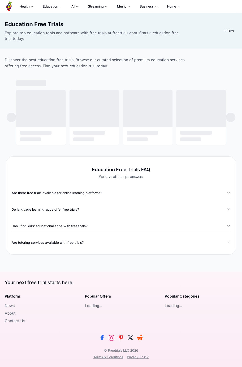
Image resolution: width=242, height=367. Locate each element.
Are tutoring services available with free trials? (48, 242)
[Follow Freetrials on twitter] (130, 338)
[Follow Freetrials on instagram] (111, 338)
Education (50, 6)
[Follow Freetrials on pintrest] (121, 338)
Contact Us (15, 320)
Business (147, 6)
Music (121, 6)
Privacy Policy (138, 357)
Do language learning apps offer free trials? (45, 209)
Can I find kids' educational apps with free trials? (49, 226)
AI (73, 6)
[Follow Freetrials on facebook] (102, 338)
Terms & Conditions (108, 357)
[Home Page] (9, 6)
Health (25, 6)
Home (171, 6)
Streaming (96, 6)
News (10, 305)
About (10, 313)
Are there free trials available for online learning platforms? (57, 193)
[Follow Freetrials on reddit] (140, 338)
